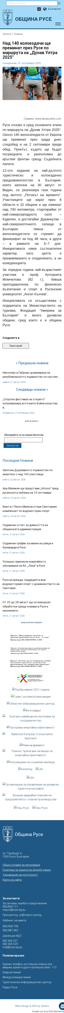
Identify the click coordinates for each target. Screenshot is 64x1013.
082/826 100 (10, 926)
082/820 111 (10, 906)
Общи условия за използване (21, 865)
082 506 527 (10, 940)
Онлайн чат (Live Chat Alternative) (48, 1011)
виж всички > (32, 421)
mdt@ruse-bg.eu (12, 947)
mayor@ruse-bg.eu (14, 909)
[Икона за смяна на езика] (45, 8)
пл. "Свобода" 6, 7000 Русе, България (16, 855)
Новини (18, 34)
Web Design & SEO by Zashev (32, 1006)
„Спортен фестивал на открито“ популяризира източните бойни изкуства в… (30, 403)
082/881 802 (10, 930)
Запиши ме (12, 445)
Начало (7, 34)
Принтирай (16, 345)
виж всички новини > (32, 622)
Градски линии (12, 972)
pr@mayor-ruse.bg (30, 915)
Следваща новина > (32, 389)
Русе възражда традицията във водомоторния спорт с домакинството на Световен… (31, 584)
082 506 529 (10, 944)
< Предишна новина (32, 363)
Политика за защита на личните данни (27, 870)
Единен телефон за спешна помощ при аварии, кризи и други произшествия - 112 (29, 965)
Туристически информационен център (27, 982)
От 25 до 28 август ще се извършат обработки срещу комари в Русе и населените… (27, 606)
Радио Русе (10, 987)
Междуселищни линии (17, 977)
